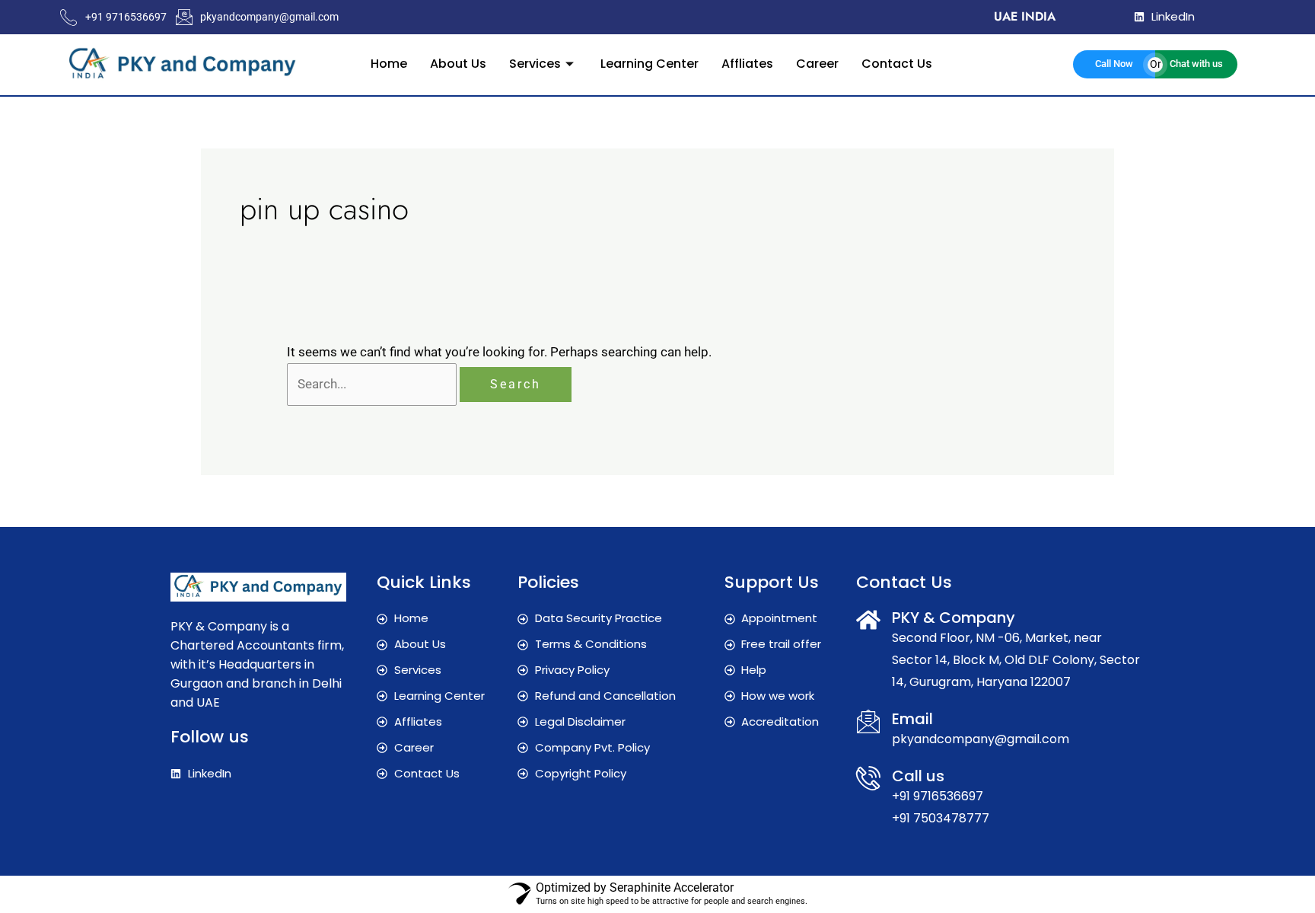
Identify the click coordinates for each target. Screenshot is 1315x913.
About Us (458, 63)
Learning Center (649, 63)
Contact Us (896, 63)
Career (817, 63)
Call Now (1114, 63)
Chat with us (1196, 63)
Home (389, 63)
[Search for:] (373, 383)
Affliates (747, 63)
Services (535, 63)
